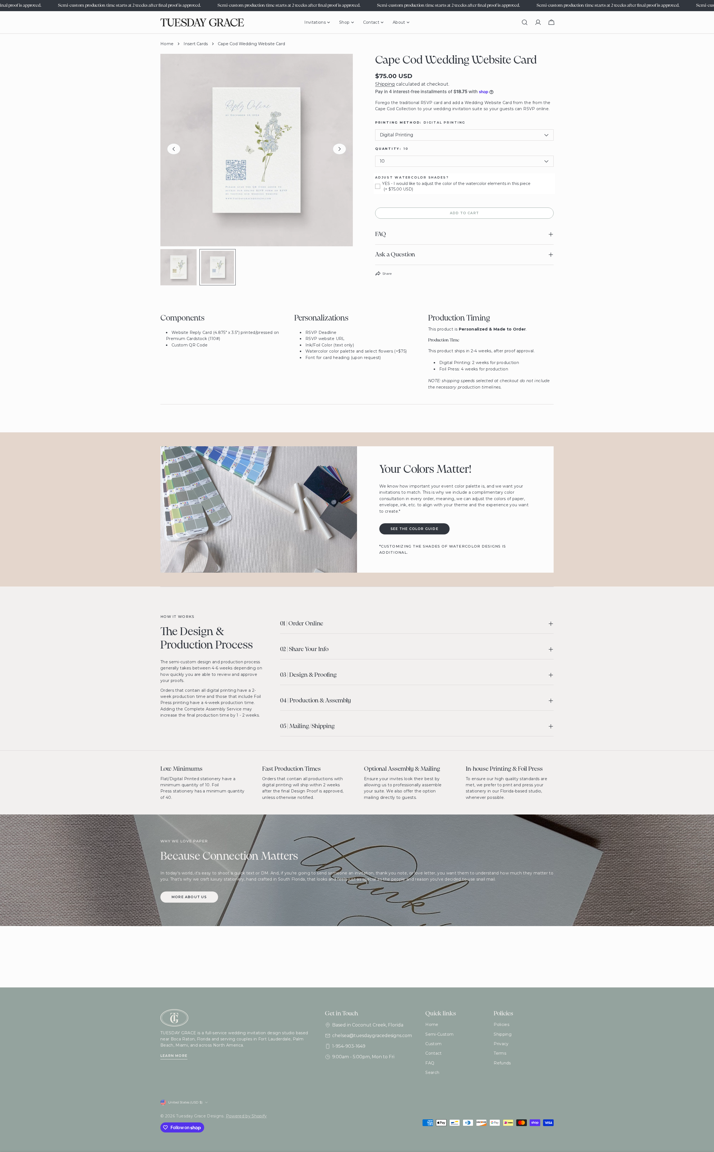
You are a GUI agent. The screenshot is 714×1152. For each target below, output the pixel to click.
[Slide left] (173, 149)
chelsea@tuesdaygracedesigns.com (372, 1035)
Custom (433, 1043)
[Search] (524, 22)
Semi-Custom (439, 1034)
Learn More (173, 1056)
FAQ (429, 1063)
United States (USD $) (185, 1102)
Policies (501, 1024)
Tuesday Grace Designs (199, 1116)
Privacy (501, 1043)
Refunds (502, 1063)
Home (166, 43)
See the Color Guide (414, 529)
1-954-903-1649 (348, 1046)
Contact (433, 1053)
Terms (500, 1053)
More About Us (189, 897)
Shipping (385, 84)
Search (432, 1072)
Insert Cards (196, 43)
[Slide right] (339, 149)
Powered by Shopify (246, 1116)
